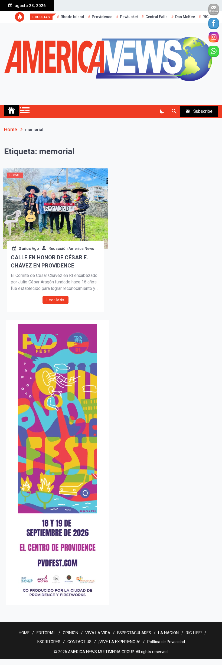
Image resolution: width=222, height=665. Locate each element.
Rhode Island (72, 17)
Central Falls (156, 17)
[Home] (11, 110)
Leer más (55, 300)
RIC (205, 17)
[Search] (174, 111)
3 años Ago (29, 248)
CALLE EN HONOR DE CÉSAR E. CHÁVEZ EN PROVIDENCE (49, 261)
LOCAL (14, 175)
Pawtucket (129, 17)
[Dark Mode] (162, 111)
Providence (102, 17)
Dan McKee (185, 17)
